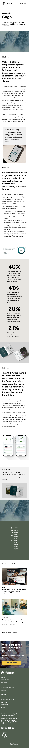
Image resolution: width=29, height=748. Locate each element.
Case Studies (5, 679)
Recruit (3, 697)
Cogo (20, 478)
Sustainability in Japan (8, 687)
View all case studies (9, 632)
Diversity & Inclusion (7, 699)
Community (4, 704)
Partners (4, 702)
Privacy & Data (14, 744)
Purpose (4, 690)
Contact (3, 710)
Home (3, 677)
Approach (4, 685)
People (3, 694)
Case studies (6, 13)
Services (4, 682)
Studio (3, 707)
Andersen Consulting (7, 715)
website (4, 479)
